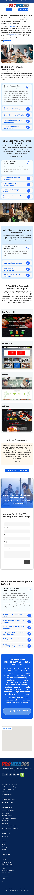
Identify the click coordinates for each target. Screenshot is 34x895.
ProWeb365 (11, 26)
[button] (9, 9)
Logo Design (5, 823)
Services (5, 781)
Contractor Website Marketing (10, 828)
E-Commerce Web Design (9, 818)
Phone (6, 535)
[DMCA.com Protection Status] (22, 776)
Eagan (3, 844)
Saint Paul (4, 839)
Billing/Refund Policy (7, 876)
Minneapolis (5, 836)
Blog (3, 881)
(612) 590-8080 (14, 500)
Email (5, 528)
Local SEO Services (7, 797)
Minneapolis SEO (6, 820)
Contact (5, 859)
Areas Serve (6, 833)
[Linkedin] (18, 774)
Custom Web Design (7, 815)
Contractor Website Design (9, 825)
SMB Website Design (7, 802)
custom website (14, 34)
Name (6, 521)
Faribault (4, 849)
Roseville (4, 842)
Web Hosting (5, 813)
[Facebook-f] (3, 774)
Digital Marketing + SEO (8, 789)
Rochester (4, 852)
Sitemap (4, 878)
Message (6, 549)
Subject (6, 542)
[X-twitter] (6, 774)
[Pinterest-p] (10, 774)
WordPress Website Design (9, 787)
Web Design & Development (10, 784)
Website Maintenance (8, 810)
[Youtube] (14, 774)
